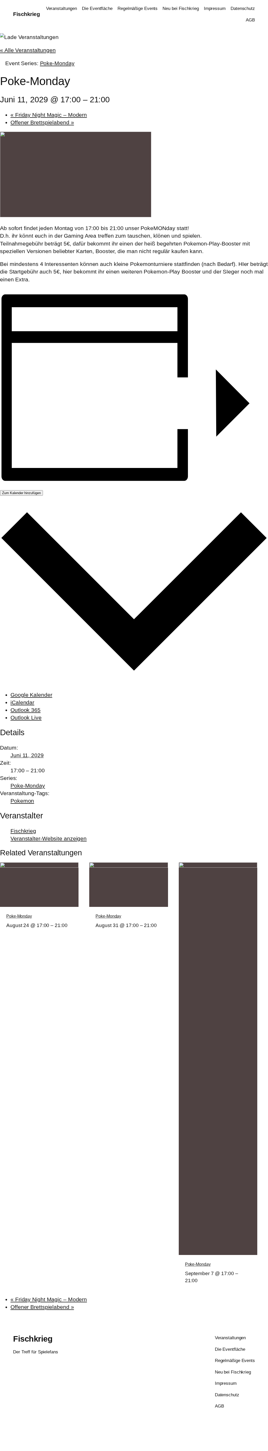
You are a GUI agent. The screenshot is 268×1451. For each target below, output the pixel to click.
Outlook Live (26, 718)
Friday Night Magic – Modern (48, 115)
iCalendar (22, 702)
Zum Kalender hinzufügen (21, 493)
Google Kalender (31, 695)
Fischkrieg (26, 14)
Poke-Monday (27, 786)
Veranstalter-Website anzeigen (48, 838)
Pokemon (22, 801)
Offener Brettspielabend (42, 122)
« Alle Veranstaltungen (28, 50)
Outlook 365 (25, 710)
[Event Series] (8, 932)
